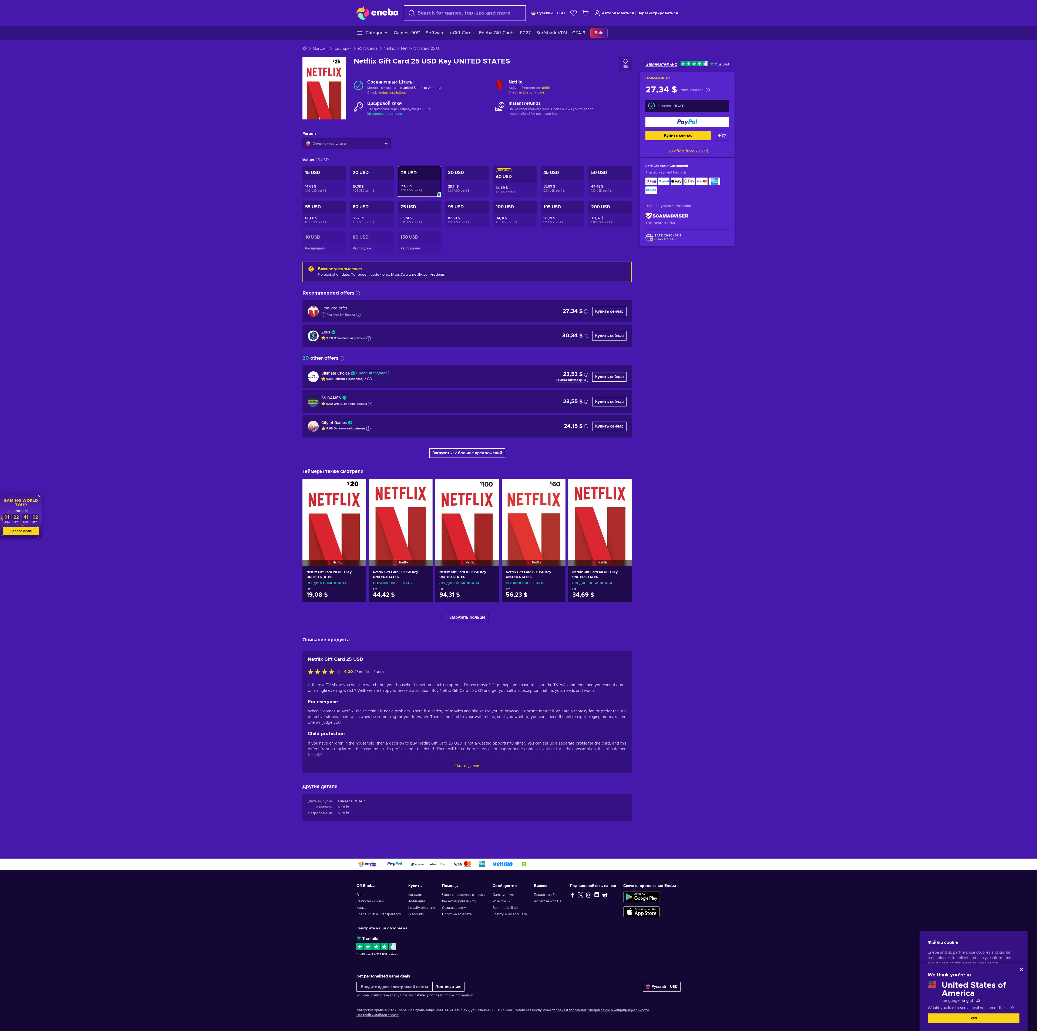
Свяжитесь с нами (370, 901)
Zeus (325, 332)
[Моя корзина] (585, 13)
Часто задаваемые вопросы (463, 894)
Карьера (362, 907)
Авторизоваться (618, 13)
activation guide (531, 92)
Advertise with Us (547, 901)
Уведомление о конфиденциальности (618, 1010)
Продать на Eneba (548, 894)
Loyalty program (421, 907)
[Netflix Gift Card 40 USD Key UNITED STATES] (600, 515)
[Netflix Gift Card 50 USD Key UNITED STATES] (401, 515)
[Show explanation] (368, 338)
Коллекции (416, 901)
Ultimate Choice (335, 373)
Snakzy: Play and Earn (510, 914)
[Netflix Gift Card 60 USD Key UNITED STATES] (533, 515)
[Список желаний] (574, 13)
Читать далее (467, 766)
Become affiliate (505, 907)
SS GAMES (331, 398)
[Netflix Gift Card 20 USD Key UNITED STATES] (334, 515)
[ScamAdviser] (667, 216)
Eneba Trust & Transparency (378, 914)
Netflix (389, 49)
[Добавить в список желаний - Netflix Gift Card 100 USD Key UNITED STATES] (489, 487)
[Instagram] (588, 895)
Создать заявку (454, 907)
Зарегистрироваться (658, 13)
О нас (360, 894)
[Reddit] (605, 895)
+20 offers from (687, 151)
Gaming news (503, 894)
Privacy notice (428, 995)
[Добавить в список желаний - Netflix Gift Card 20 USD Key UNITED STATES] (357, 487)
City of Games (334, 423)
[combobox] (465, 13)
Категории (343, 49)
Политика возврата (457, 914)
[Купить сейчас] (687, 122)
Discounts (416, 914)
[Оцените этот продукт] (326, 672)
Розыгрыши (501, 901)
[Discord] (597, 895)
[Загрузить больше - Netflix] (499, 85)
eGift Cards (368, 49)
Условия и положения (569, 1010)
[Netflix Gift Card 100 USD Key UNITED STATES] (467, 515)
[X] (580, 895)
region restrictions (392, 92)
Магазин (320, 49)
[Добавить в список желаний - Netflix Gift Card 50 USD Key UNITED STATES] (423, 487)
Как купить (416, 894)
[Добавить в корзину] (722, 135)
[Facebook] (572, 895)
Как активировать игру (459, 901)
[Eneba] (377, 12)
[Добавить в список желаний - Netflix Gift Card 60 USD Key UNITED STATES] (556, 487)
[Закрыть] (1022, 969)
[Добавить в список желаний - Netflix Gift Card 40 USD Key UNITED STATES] (622, 487)
